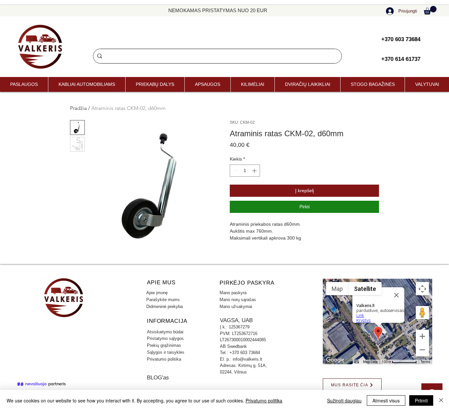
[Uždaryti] (441, 400)
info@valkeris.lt (247, 359)
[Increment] (255, 170)
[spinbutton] (245, 170)
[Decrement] (235, 170)
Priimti (421, 400)
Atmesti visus (386, 400)
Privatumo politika (264, 400)
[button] (430, 10)
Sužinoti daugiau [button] (344, 400)
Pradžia (78, 108)
